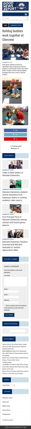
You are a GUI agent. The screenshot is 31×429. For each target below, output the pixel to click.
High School (18, 189)
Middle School (6, 406)
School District (6, 410)
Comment (7, 275)
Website (6, 300)
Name (6, 289)
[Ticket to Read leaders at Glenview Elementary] (15, 167)
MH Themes (23, 427)
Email (6, 294)
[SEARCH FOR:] (15, 18)
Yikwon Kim (5, 344)
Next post (14, 148)
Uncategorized (6, 414)
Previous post (16, 146)
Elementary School (8, 170)
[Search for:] (15, 330)
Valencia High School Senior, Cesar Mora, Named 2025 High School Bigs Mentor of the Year (15, 367)
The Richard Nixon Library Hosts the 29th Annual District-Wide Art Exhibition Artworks (14, 347)
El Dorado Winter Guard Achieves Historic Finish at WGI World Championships (15, 360)
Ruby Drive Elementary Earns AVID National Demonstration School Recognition (15, 353)
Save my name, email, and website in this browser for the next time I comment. (15, 308)
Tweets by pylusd (7, 420)
